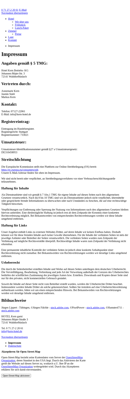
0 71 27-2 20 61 (9, 9)
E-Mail (23, 9)
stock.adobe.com (60, 307)
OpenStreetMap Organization (17, 366)
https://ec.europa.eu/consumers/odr (19, 169)
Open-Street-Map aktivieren (16, 375)
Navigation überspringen (14, 13)
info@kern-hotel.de (11, 331)
